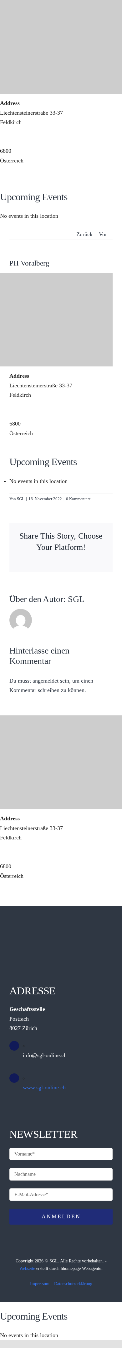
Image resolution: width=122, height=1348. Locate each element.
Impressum (39, 1283)
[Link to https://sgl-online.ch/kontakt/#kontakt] (87, 216)
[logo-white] (60, 239)
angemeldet (45, 681)
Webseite (27, 1268)
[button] (70, 211)
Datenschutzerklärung (73, 1283)
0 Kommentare (78, 498)
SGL (20, 498)
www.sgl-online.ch (44, 1087)
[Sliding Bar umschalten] (103, 211)
